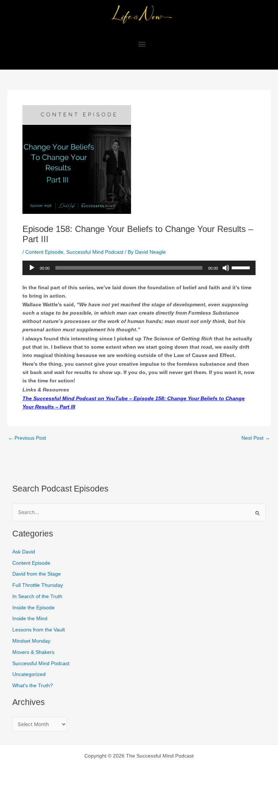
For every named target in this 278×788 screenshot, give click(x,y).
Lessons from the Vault (38, 630)
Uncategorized (29, 674)
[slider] (242, 267)
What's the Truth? (32, 685)
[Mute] (225, 267)
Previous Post (27, 438)
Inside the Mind (29, 618)
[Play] (31, 267)
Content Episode (44, 252)
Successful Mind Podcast (94, 252)
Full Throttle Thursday (37, 585)
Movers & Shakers (33, 652)
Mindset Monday (31, 641)
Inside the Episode (33, 607)
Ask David (23, 552)
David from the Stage (36, 574)
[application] (139, 268)
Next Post (255, 438)
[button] (142, 44)
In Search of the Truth (37, 596)
